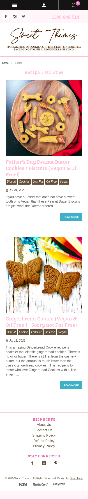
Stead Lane (76, 478)
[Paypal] (59, 484)
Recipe (32, 72)
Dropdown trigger (44, 5)
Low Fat (38, 181)
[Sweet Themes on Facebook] (6, 17)
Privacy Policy (44, 446)
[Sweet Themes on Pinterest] (24, 17)
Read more (71, 217)
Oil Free (51, 181)
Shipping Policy (44, 435)
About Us (44, 424)
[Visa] (23, 484)
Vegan (64, 181)
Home (5, 63)
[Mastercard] (40, 484)
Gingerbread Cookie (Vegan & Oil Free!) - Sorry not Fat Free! (41, 321)
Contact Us (44, 430)
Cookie (23, 332)
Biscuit (11, 181)
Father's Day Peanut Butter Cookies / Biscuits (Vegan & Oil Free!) (42, 167)
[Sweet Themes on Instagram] (15, 17)
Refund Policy (44, 441)
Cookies (24, 181)
